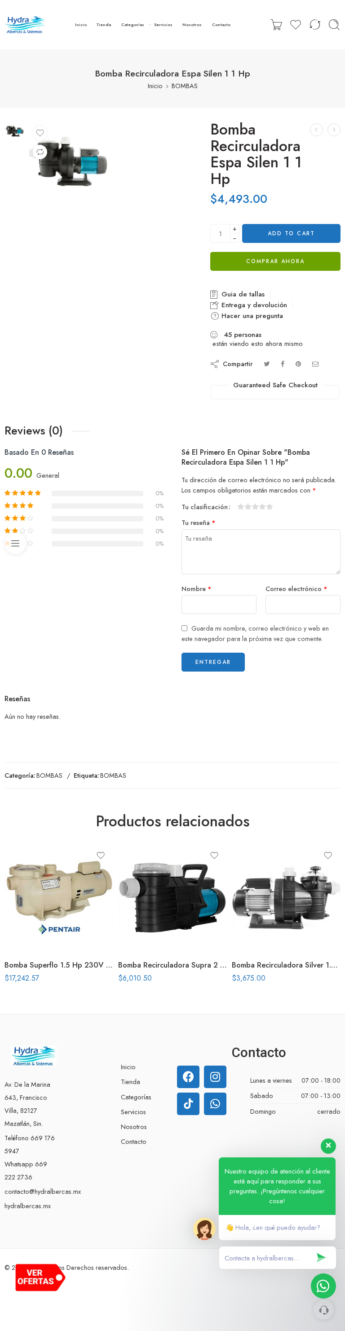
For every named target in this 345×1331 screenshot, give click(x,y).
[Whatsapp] (215, 1104)
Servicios (163, 24)
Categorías (132, 24)
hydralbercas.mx (27, 1205)
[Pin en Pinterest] (298, 363)
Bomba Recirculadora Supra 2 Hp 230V (172, 964)
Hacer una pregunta (251, 316)
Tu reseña (198, 522)
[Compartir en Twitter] (267, 363)
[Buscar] (334, 24)
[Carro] (276, 24)
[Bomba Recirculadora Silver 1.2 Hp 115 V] (286, 897)
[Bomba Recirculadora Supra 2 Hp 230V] (172, 897)
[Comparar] (40, 152)
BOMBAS (185, 85)
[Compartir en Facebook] (282, 363)
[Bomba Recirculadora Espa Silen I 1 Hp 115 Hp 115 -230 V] (334, 129)
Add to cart (291, 233)
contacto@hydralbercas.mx (42, 1191)
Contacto (221, 24)
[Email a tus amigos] (315, 363)
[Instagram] (215, 1077)
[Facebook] (188, 1077)
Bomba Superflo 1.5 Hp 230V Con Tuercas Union (59, 964)
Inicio (81, 24)
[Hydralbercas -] (24, 25)
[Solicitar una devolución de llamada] (324, 1310)
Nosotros (192, 24)
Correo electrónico (296, 588)
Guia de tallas (242, 294)
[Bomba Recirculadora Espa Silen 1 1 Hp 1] (14, 129)
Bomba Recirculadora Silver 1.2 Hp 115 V (286, 964)
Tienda (104, 24)
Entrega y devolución (253, 305)
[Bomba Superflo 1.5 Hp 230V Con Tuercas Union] (59, 897)
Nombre (196, 588)
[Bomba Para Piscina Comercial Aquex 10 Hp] (316, 129)
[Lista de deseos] (40, 133)
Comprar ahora (275, 261)
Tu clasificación (204, 506)
